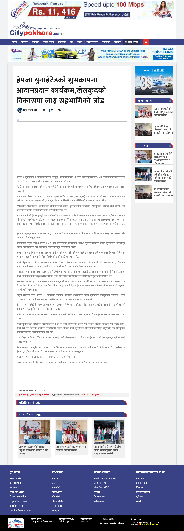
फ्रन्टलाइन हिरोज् (101, 483)
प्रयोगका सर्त (141, 483)
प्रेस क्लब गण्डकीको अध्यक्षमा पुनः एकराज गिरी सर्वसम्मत (71, 448)
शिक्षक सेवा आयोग (18, 497)
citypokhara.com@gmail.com (65, 395)
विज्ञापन (139, 487)
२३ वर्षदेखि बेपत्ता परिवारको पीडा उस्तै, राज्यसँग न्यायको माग (163, 130)
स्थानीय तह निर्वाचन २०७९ (105, 478)
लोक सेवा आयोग (17, 492)
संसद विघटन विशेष (102, 487)
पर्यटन (79, 42)
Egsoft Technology (149, 524)
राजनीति (35, 42)
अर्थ (71, 42)
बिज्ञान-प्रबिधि (92, 42)
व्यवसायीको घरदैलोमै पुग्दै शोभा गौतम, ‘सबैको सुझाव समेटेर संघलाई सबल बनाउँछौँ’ (108, 450)
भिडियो (97, 492)
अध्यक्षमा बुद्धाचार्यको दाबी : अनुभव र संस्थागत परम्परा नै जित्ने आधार (33, 450)
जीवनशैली (56, 497)
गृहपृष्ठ (14, 42)
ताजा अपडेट (132, 42)
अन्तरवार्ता (62, 42)
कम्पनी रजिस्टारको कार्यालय (21, 510)
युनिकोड (139, 497)
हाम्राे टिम (140, 478)
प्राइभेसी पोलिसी (143, 492)
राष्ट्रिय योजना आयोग (18, 501)
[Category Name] (170, 101)
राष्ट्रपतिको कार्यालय (18, 506)
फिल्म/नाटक (99, 497)
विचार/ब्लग (57, 492)
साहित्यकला (99, 501)
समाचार (24, 42)
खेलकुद (117, 42)
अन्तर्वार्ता (56, 487)
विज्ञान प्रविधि (57, 501)
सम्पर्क (139, 501)
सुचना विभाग (15, 483)
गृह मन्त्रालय (15, 487)
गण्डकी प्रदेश (48, 42)
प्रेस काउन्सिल (15, 478)
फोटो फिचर (57, 506)
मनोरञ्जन (106, 42)
